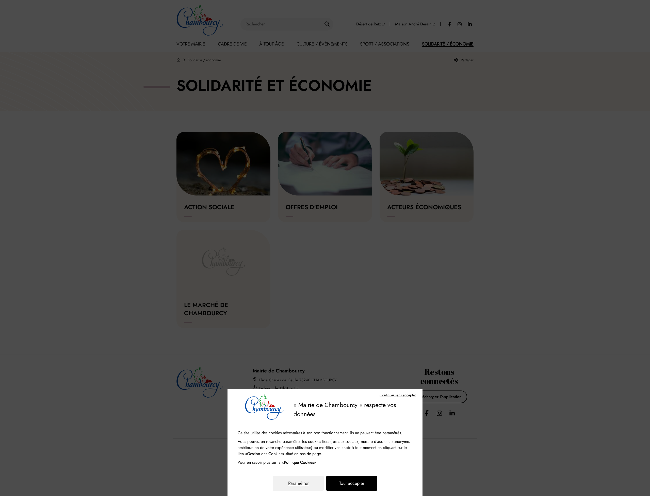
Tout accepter (351, 483)
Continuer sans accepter (398, 395)
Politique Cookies (299, 462)
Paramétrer (298, 483)
